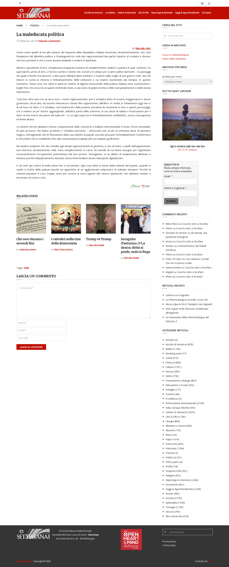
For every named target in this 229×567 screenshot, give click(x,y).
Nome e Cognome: (175, 188)
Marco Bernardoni (63, 249)
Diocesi (170, 371)
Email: (168, 176)
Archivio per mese (172, 76)
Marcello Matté (96, 245)
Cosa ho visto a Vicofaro (195, 223)
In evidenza (172, 398)
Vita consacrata (174, 516)
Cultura (169, 367)
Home (19, 25)
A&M (210, 561)
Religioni (170, 475)
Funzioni (170, 394)
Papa (168, 439)
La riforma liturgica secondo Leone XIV (187, 299)
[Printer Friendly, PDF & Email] (140, 188)
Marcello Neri (143, 48)
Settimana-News (27, 249)
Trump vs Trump (98, 239)
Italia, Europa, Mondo (177, 407)
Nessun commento (50, 41)
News (169, 434)
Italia (26, 267)
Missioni (170, 430)
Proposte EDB (173, 471)
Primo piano (172, 462)
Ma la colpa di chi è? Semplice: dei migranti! (189, 304)
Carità (169, 358)
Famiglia (170, 389)
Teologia (170, 507)
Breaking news (174, 353)
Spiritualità (171, 502)
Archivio (170, 339)
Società (170, 498)
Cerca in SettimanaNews (175, 54)
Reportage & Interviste (162, 12)
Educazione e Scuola (177, 385)
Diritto (169, 376)
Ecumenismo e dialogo (178, 380)
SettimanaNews (24, 561)
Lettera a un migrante (177, 295)
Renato (170, 245)
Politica (34, 25)
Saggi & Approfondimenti (187, 12)
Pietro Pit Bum (174, 259)
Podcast (170, 452)
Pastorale (171, 448)
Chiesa (169, 362)
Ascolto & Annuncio (93, 12)
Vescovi (170, 511)
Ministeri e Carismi (176, 425)
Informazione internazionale (181, 403)
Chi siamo (206, 12)
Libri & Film (143, 12)
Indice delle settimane (174, 58)
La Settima (110, 12)
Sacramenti (172, 484)
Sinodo (169, 493)
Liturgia (170, 421)
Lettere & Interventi (127, 12)
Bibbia (169, 348)
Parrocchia (171, 443)
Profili (169, 466)
